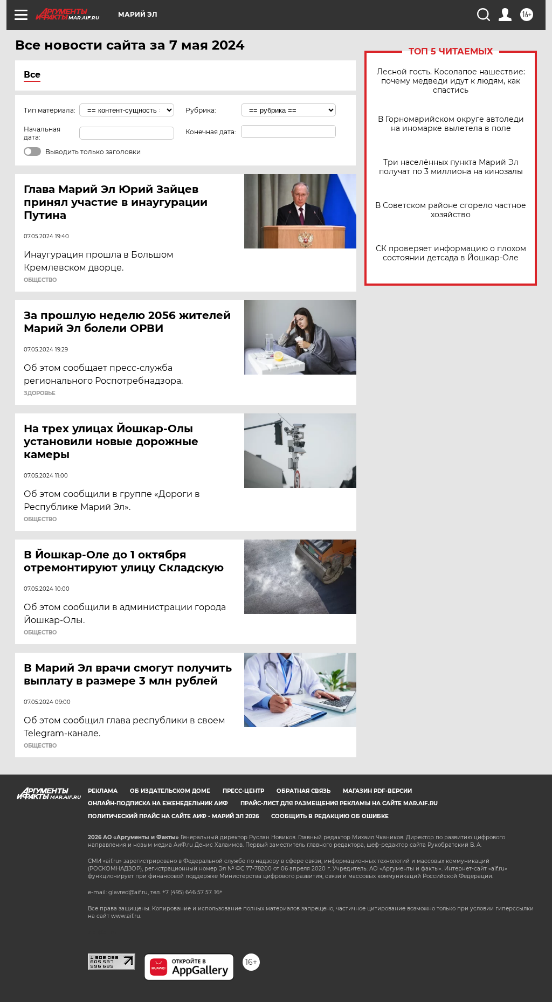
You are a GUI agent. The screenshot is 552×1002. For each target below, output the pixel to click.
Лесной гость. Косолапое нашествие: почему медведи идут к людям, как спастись (451, 81)
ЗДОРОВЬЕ (40, 393)
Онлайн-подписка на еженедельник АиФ (158, 803)
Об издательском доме (170, 790)
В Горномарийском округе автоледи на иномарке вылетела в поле (451, 124)
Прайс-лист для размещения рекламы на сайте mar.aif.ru (339, 803)
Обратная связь (303, 790)
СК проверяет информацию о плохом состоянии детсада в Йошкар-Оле (451, 253)
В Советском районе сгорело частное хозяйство (450, 210)
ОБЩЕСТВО (40, 280)
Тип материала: (49, 110)
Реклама (103, 790)
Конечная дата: (210, 132)
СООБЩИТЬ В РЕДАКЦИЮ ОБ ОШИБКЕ (330, 816)
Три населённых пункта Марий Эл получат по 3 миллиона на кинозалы (451, 167)
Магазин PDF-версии (377, 790)
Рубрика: (200, 110)
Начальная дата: (42, 133)
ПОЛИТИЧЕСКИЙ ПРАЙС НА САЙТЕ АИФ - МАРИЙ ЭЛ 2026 (173, 816)
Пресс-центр (243, 790)
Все (32, 75)
